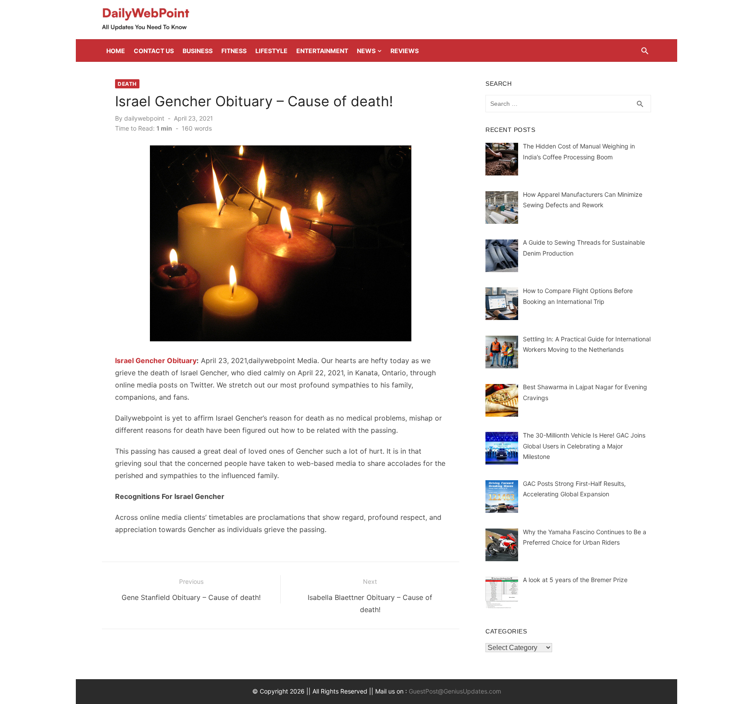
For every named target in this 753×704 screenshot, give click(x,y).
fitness (234, 50)
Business (198, 50)
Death (127, 84)
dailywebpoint (144, 118)
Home (115, 50)
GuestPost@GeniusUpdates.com (455, 691)
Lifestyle (271, 50)
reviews (404, 50)
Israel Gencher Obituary (156, 360)
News (366, 50)
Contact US (154, 50)
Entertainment (322, 50)
